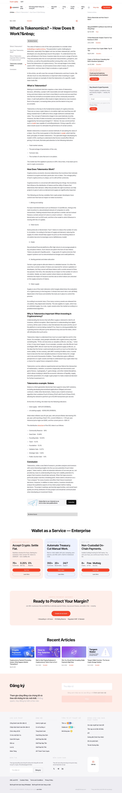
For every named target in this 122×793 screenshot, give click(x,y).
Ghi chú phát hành (92, 741)
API (88, 733)
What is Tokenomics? (16, 46)
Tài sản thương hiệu (93, 745)
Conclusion (13, 69)
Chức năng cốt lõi (15, 731)
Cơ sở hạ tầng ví (40, 727)
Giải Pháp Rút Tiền (41, 747)
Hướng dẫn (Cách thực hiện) (95, 737)
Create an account (61, 613)
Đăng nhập (96, 7)
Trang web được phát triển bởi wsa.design (101, 789)
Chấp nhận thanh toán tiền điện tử (20, 727)
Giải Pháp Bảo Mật (41, 739)
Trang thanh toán (41, 731)
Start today (94, 79)
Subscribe (71, 502)
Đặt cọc (12, 743)
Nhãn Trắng (13, 751)
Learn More (26, 574)
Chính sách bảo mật (99, 693)
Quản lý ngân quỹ (41, 723)
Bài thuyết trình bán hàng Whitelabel (20, 784)
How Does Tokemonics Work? (16, 51)
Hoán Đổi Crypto (14, 739)
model (34, 123)
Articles (12, 12)
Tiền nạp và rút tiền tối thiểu (95, 729)
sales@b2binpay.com (80, 789)
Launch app (96, 570)
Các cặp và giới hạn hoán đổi (95, 725)
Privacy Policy (93, 105)
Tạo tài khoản (106, 7)
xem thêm (39, 789)
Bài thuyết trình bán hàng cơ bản (41, 784)
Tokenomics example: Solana (16, 64)
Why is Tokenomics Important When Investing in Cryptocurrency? (17, 58)
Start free (26, 570)
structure (41, 425)
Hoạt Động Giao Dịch (42, 735)
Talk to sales (61, 570)
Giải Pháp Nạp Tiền (41, 743)
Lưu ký (12, 747)
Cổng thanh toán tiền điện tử (18, 723)
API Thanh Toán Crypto (42, 751)
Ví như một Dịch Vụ (15, 735)
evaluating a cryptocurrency (36, 49)
